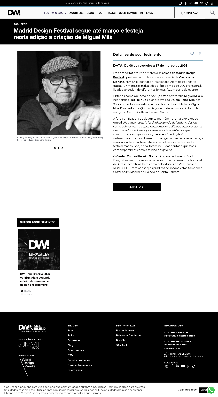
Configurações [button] (187, 390)
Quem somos (76, 350)
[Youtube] (196, 3)
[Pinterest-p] (201, 3)
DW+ (70, 355)
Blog (70, 346)
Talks (71, 336)
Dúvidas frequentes (80, 365)
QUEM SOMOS (128, 13)
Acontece (74, 341)
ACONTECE (76, 13)
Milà (192, 100)
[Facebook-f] (185, 3)
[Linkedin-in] (190, 3)
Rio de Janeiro (125, 331)
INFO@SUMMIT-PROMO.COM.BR (179, 336)
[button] (55, 148)
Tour (70, 331)
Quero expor (75, 370)
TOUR (100, 13)
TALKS (111, 13)
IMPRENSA (146, 13)
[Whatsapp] (212, 3)
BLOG (90, 13)
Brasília (27, 291)
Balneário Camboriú (128, 336)
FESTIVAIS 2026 (53, 13)
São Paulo (122, 346)
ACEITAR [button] (206, 390)
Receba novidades (79, 360)
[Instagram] (180, 3)
